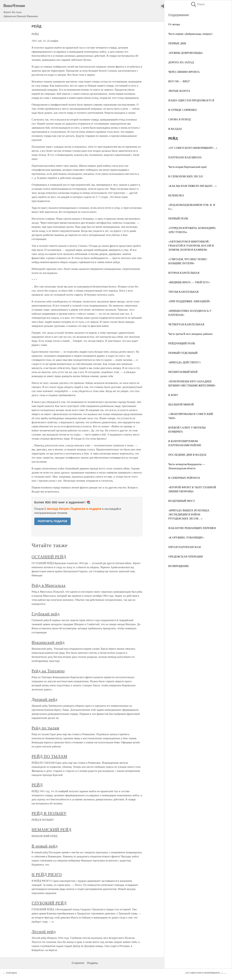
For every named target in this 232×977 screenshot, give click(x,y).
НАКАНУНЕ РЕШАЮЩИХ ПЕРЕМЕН (192, 528)
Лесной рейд (44, 931)
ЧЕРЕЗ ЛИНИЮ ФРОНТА (184, 71)
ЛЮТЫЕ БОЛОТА (179, 90)
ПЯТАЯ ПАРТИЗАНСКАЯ (184, 547)
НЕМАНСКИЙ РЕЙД (51, 829)
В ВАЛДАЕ (175, 129)
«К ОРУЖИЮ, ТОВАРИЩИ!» (186, 537)
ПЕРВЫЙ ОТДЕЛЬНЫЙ (183, 353)
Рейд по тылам (45, 727)
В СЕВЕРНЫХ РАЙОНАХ (184, 477)
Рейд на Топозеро (48, 670)
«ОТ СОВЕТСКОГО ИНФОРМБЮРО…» (192, 148)
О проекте (78, 963)
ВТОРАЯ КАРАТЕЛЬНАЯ (183, 272)
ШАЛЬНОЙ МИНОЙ (181, 404)
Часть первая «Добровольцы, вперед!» (190, 33)
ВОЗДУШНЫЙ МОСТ (181, 501)
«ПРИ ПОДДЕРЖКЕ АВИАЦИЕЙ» (189, 301)
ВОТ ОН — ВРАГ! (179, 81)
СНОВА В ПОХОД (179, 119)
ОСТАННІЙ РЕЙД (49, 556)
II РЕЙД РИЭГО (47, 874)
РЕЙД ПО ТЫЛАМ (49, 756)
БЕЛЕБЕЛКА (176, 195)
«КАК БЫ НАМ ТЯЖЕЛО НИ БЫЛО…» (192, 186)
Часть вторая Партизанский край (187, 167)
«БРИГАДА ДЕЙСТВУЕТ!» (184, 362)
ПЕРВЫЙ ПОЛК (178, 218)
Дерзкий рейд (44, 699)
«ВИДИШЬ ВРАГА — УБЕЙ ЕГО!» (189, 282)
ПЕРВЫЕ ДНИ (177, 43)
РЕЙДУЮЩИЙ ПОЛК (181, 343)
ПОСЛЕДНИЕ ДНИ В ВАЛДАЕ (187, 454)
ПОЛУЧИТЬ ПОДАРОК (52, 521)
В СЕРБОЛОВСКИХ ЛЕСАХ (185, 176)
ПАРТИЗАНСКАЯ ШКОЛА (185, 157)
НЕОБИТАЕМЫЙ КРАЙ (183, 372)
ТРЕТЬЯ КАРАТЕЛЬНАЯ (183, 291)
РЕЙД (37, 784)
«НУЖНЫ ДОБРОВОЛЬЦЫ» (185, 52)
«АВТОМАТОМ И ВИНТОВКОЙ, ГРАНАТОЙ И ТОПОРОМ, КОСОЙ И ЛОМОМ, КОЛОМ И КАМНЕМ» (191, 245)
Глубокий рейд (45, 613)
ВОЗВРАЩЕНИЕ (178, 566)
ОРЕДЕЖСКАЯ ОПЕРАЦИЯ (185, 556)
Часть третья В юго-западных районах (190, 334)
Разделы (92, 963)
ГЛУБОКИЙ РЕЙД (49, 903)
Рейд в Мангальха (48, 585)
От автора (174, 24)
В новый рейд (45, 846)
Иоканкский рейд (48, 642)
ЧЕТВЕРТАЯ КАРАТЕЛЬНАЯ (186, 324)
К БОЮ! (173, 395)
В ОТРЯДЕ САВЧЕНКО (182, 109)
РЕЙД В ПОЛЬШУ (49, 813)
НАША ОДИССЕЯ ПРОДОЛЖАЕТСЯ (191, 100)
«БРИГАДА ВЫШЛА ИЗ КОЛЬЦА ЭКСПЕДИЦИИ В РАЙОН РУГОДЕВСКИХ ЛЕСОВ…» (188, 514)
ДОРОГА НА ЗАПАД (181, 62)
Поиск (197, 4)
